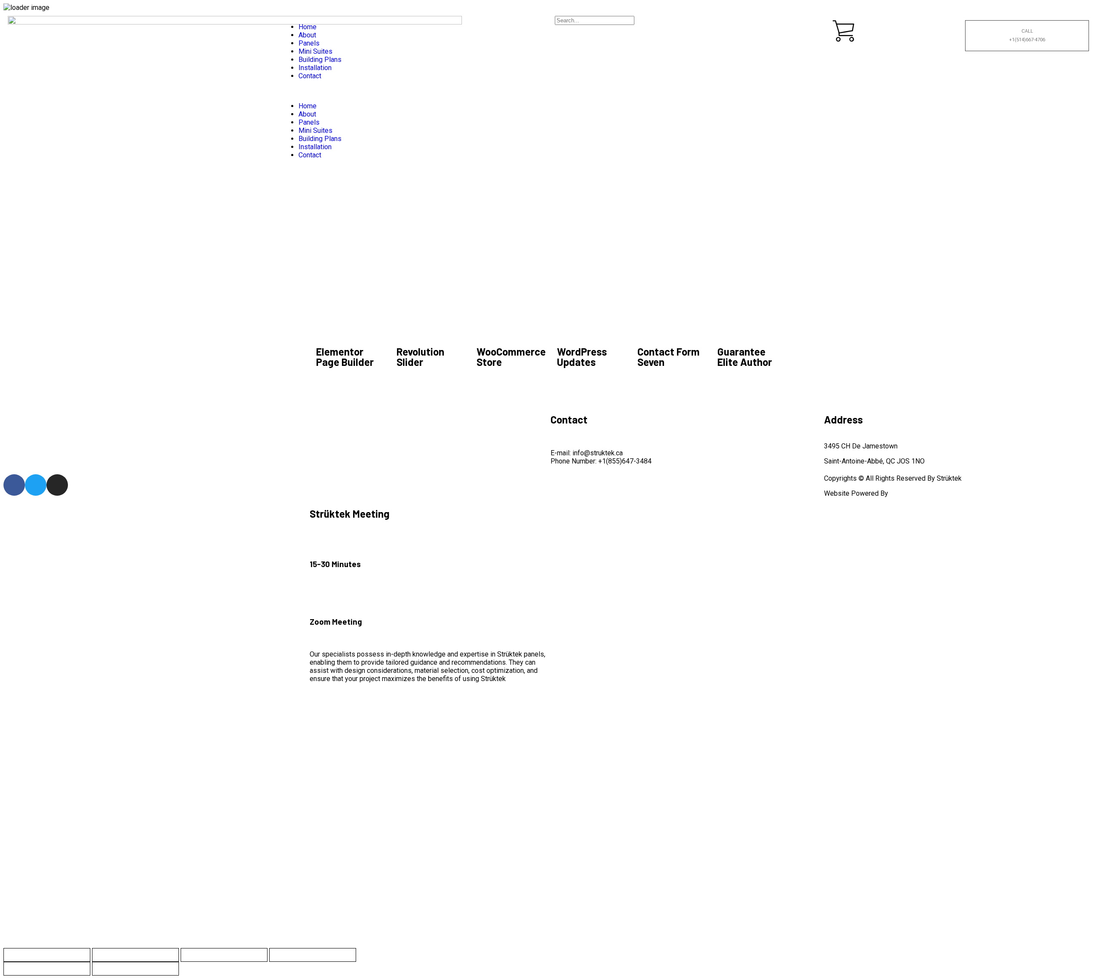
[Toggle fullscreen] (135, 955)
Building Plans (319, 59)
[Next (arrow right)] (135, 969)
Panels (309, 43)
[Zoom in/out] (46, 955)
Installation (315, 68)
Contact (309, 76)
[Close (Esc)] (312, 955)
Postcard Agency (915, 493)
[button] (413, 91)
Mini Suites (315, 51)
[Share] (224, 955)
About (307, 35)
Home (307, 27)
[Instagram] (57, 485)
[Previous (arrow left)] (46, 969)
